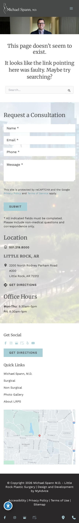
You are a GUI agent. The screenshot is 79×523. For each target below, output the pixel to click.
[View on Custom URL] (39, 437)
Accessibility (17, 500)
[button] (23, 353)
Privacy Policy (12, 193)
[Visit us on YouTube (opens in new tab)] (33, 343)
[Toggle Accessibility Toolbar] (8, 505)
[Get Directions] (20, 284)
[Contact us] (73, 517)
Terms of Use (60, 500)
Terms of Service (38, 193)
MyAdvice (41, 491)
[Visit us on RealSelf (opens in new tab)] (22, 343)
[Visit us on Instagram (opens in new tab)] (11, 343)
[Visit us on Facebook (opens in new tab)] (5, 343)
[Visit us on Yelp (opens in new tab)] (27, 343)
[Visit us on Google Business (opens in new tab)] (16, 343)
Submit (15, 206)
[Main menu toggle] (71, 8)
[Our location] (63, 517)
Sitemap (39, 504)
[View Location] (6, 265)
